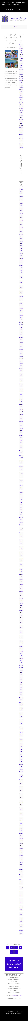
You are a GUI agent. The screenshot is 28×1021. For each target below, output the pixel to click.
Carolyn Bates (14, 19)
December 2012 (21, 653)
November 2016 (21, 423)
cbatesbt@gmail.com (15, 995)
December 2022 (21, 229)
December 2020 (21, 260)
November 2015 (21, 475)
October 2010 (21, 795)
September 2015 (21, 487)
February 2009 (21, 881)
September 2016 (21, 430)
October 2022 (21, 236)
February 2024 (21, 215)
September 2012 (21, 672)
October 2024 (21, 198)
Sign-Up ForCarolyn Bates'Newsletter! (14, 964)
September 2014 (21, 554)
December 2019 (21, 310)
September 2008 (21, 907)
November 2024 (21, 191)
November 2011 (21, 722)
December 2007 (21, 932)
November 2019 (21, 317)
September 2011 (21, 734)
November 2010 (21, 788)
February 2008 (21, 920)
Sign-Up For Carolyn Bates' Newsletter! (16, 10)
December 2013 (21, 586)
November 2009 (21, 857)
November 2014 (21, 541)
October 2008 (21, 900)
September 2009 (21, 864)
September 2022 (21, 243)
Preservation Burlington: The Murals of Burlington (21, 52)
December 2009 (21, 850)
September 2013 (21, 605)
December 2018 (21, 344)
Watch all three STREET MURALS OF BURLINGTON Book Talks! (21, 73)
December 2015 (21, 468)
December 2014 (21, 534)
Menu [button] (15, 26)
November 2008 (21, 893)
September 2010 (21, 802)
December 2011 (21, 715)
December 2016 (21, 416)
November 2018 (21, 351)
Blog (11, 92)
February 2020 (21, 298)
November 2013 (21, 593)
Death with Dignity (21, 145)
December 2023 (21, 222)
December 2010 (21, 781)
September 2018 (21, 363)
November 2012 (21, 660)
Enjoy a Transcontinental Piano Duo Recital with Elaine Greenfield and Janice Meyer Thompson (21, 99)
